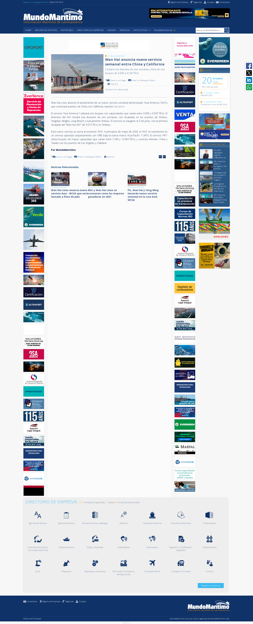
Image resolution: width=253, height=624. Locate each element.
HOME (28, 30)
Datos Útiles (141, 30)
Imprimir (114, 84)
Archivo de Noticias (46, 30)
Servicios (124, 30)
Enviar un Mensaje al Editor (143, 80)
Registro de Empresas (51, 601)
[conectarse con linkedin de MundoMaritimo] (249, 80)
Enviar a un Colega (118, 80)
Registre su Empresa (210, 585)
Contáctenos (32, 601)
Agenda (111, 30)
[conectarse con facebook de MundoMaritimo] (249, 66)
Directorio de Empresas (90, 30)
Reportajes (67, 30)
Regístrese (70, 601)
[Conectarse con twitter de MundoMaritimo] (249, 73)
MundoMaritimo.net (163, 30)
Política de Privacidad (32, 618)
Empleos (82, 601)
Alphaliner (119, 106)
